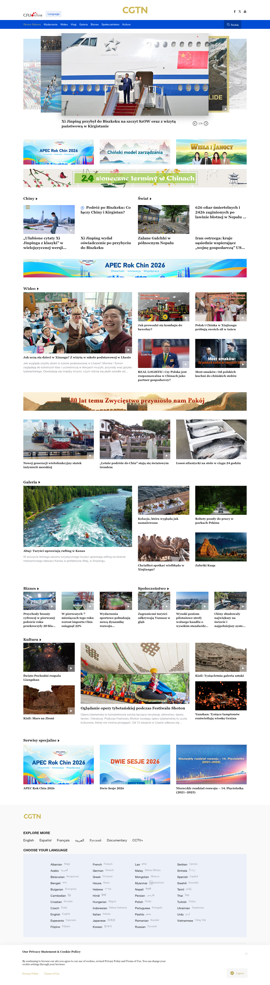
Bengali (59, 883)
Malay (148, 870)
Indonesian (110, 908)
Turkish (186, 902)
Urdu (183, 914)
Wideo (29, 288)
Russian (146, 927)
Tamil (184, 889)
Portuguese (148, 908)
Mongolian (147, 877)
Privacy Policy (30, 973)
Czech (59, 908)
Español (45, 840)
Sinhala (186, 870)
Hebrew (102, 889)
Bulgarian (63, 889)
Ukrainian (190, 908)
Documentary (117, 840)
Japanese (104, 920)
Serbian (187, 864)
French (102, 864)
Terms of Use (52, 973)
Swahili (188, 883)
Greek (102, 877)
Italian (102, 914)
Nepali (143, 889)
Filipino (60, 927)
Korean (102, 927)
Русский (95, 840)
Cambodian (61, 895)
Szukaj (235, 24)
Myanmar (149, 883)
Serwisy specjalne (39, 740)
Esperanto (63, 920)
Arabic (59, 870)
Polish (143, 902)
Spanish (187, 877)
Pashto (143, 914)
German (103, 870)
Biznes (29, 588)
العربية (79, 840)
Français (63, 840)
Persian (144, 895)
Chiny (28, 198)
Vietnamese (191, 920)
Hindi (99, 895)
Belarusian (65, 877)
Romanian (147, 920)
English (28, 840)
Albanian (60, 864)
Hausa (101, 883)
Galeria (30, 482)
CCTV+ (137, 840)
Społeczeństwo (152, 588)
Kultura (30, 639)
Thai (183, 895)
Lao (141, 864)
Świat (143, 198)
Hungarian (104, 902)
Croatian (62, 902)
